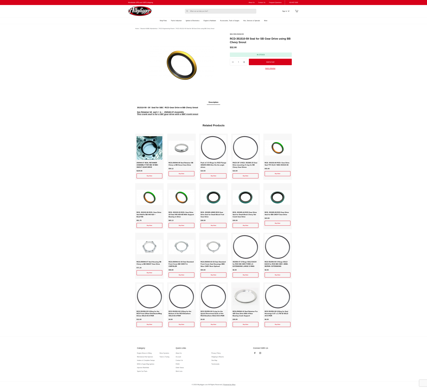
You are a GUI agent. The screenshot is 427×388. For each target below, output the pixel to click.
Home (137, 28)
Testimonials (215, 364)
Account (178, 357)
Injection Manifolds (143, 367)
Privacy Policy (216, 353)
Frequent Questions (275, 2)
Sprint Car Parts (142, 371)
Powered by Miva (229, 384)
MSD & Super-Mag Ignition (145, 364)
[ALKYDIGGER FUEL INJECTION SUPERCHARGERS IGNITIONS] (139, 11)
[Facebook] (255, 353)
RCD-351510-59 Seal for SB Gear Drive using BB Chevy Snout (195, 28)
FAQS (178, 364)
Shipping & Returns (217, 357)
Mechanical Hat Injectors (145, 357)
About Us (252, 2)
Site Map (214, 360)
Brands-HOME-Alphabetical (149, 28)
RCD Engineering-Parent (166, 28)
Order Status (180, 367)
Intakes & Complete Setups (146, 360)
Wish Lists (179, 371)
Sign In (284, 11)
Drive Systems (164, 353)
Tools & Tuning (164, 357)
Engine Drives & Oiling (144, 353)
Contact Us (261, 2)
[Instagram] (260, 353)
